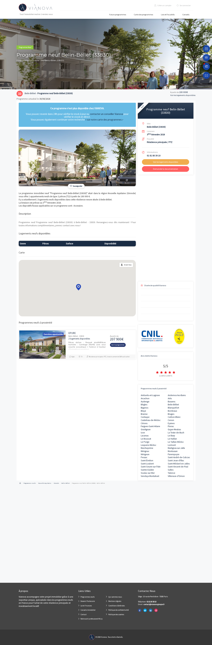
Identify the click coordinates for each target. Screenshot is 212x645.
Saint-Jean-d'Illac (176, 460)
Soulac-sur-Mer (148, 473)
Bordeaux (172, 410)
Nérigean (145, 454)
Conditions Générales (116, 606)
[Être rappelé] (206, 57)
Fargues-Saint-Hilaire (150, 426)
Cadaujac (145, 417)
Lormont (172, 445)
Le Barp (171, 435)
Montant (141, 243)
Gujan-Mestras (174, 429)
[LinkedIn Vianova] (150, 610)
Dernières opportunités (53, 334)
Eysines (171, 423)
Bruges (171, 414)
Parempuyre (173, 454)
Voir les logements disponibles (182, 95)
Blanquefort (173, 407)
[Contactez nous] (206, 75)
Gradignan (146, 429)
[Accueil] (20, 483)
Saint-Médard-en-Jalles (179, 463)
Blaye (143, 410)
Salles (170, 469)
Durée (167, 243)
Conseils (185, 14)
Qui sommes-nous (115, 597)
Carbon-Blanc (174, 417)
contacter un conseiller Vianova (106, 114)
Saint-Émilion (147, 460)
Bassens (171, 401)
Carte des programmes (143, 14)
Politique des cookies (116, 614)
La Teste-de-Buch (176, 432)
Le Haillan (172, 438)
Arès (170, 398)
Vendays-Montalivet (150, 476)
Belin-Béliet (173, 404)
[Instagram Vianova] (156, 610)
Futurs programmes (117, 14)
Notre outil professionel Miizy (91, 619)
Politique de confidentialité (118, 610)
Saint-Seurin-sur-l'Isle (150, 466)
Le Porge (145, 442)
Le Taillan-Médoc (176, 442)
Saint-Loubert (147, 463)
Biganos (144, 407)
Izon (143, 432)
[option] (77, 158)
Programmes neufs (87, 597)
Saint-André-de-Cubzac (179, 457)
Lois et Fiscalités (168, 14)
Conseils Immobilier (88, 610)
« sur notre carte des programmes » (104, 119)
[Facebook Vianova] (139, 610)
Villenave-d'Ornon (176, 476)
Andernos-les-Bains (177, 395)
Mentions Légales (114, 601)
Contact (83, 614)
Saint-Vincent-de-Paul (178, 466)
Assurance (169, 254)
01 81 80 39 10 (153, 155)
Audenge (145, 401)
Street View (128, 265)
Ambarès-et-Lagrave (150, 395)
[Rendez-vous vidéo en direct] (206, 66)
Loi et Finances (86, 606)
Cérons (144, 423)
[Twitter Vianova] (145, 610)
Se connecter (185, 5)
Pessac (144, 457)
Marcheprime (147, 448)
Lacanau (145, 435)
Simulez (162, 268)
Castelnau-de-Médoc (150, 420)
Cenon (171, 420)
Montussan (173, 451)
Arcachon (145, 398)
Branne (144, 414)
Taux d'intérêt (143, 254)
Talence (171, 473)
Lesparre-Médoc (148, 445)
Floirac (171, 426)
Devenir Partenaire (87, 601)
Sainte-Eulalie (147, 469)
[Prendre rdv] (206, 48)
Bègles (144, 404)
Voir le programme (117, 345)
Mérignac (145, 451)
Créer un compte (164, 5)
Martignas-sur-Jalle (176, 448)
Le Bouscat (146, 438)
